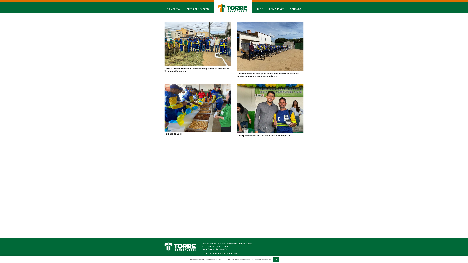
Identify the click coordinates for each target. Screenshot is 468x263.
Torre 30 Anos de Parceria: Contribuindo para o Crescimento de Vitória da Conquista (197, 69)
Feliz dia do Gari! (173, 133)
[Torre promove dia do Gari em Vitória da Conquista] (270, 85)
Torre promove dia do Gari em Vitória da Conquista (263, 135)
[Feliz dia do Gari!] (198, 85)
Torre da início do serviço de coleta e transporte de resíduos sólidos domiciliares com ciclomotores (268, 74)
